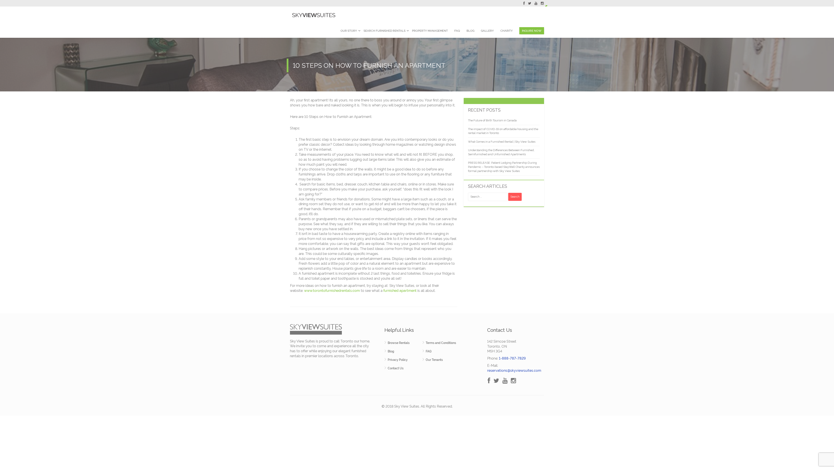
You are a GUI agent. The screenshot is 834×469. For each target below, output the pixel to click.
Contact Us (396, 368)
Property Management (430, 30)
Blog (470, 30)
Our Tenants (434, 360)
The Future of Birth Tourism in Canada (492, 120)
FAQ (457, 30)
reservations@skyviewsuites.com (514, 370)
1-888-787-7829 (512, 358)
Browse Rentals (399, 343)
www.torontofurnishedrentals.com (332, 291)
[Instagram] (542, 4)
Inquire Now (531, 30)
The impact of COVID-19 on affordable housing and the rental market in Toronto (503, 131)
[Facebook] (524, 4)
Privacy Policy (398, 360)
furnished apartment (400, 291)
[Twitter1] (529, 4)
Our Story (349, 30)
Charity (506, 30)
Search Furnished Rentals (384, 30)
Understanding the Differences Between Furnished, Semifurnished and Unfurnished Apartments (501, 152)
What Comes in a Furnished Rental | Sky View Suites (501, 141)
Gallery (487, 30)
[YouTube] (536, 4)
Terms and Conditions (441, 343)
